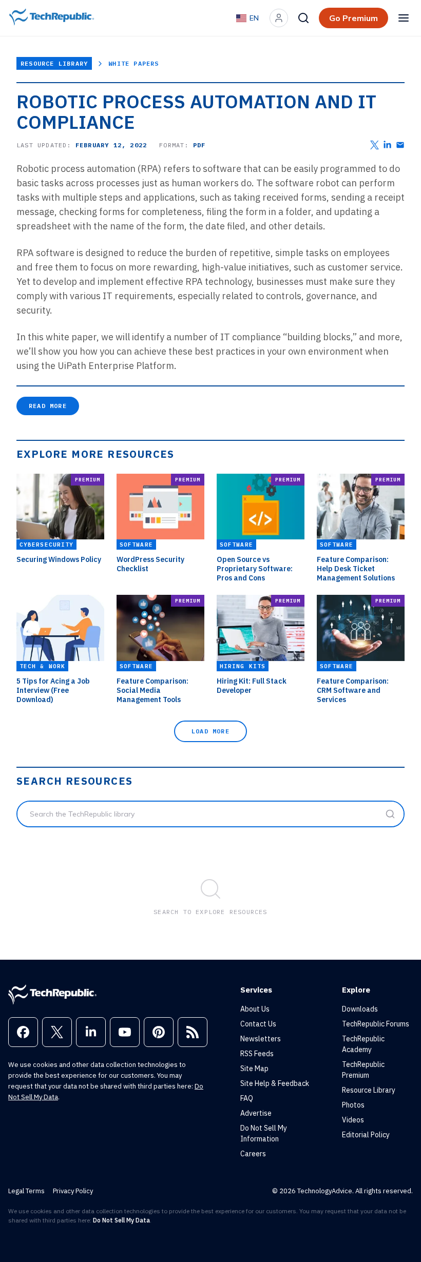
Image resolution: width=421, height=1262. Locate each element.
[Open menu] (403, 18)
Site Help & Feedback (274, 1083)
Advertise (256, 1113)
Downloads (360, 1009)
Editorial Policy (366, 1134)
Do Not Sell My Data (121, 1220)
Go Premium (353, 18)
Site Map (254, 1068)
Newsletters (260, 1038)
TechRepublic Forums (375, 1023)
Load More (210, 731)
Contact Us (258, 1023)
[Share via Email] (400, 145)
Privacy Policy (73, 1191)
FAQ (246, 1098)
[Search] (303, 18)
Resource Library (54, 63)
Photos (353, 1105)
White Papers (133, 63)
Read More (48, 406)
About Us (255, 1009)
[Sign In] (279, 18)
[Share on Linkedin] (387, 145)
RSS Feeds (257, 1053)
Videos (353, 1119)
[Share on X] (374, 145)
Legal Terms (26, 1191)
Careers (253, 1153)
